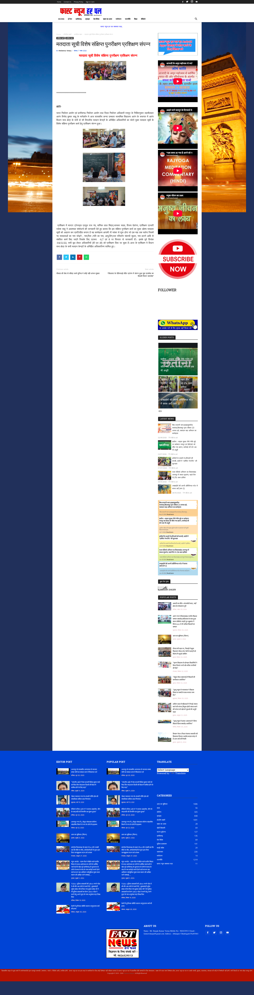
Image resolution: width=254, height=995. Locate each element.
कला (158, 808)
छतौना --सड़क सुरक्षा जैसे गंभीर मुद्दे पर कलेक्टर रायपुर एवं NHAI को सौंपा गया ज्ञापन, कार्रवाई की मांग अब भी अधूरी (184, 445)
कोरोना (159, 812)
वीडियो (143, 19)
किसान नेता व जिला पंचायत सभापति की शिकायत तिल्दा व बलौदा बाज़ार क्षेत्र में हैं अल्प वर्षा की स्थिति (185, 736)
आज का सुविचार (162, 804)
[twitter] (187, 2)
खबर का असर (107, 19)
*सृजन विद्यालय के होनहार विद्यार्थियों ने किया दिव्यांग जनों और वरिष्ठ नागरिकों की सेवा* (185, 665)
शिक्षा (135, 19)
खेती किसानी (161, 828)
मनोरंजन (118, 19)
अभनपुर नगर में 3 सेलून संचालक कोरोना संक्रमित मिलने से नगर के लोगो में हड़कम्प (84, 823)
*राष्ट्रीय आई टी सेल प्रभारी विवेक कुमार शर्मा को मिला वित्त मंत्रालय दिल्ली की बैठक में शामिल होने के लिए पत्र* (85, 785)
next (161, 411)
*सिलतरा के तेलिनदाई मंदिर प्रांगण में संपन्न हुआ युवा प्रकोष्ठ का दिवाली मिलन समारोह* (131, 275)
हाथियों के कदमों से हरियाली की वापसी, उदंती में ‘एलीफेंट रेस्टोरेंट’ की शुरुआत (184, 461)
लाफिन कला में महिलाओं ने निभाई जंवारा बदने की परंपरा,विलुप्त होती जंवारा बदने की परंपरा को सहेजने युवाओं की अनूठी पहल (185, 708)
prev (159, 411)
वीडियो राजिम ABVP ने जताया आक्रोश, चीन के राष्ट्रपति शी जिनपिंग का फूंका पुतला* (85, 810)
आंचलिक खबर (69, 38)
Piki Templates (64, 979)
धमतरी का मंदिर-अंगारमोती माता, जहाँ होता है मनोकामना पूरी (184, 604)
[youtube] (196, 2)
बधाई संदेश (160, 847)
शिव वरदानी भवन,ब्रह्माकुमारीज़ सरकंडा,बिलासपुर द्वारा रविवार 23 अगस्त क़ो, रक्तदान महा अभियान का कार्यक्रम (184, 429)
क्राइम (87, 19)
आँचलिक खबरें (60, 38)
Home (59, 2)
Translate (180, 773)
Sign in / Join (90, 2)
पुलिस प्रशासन (162, 843)
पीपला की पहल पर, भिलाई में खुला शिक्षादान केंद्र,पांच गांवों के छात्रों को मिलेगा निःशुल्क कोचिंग (184, 651)
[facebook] (182, 2)
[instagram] (192, 2)
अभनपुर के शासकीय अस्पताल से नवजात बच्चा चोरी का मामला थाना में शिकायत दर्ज (84, 770)
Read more (170, 514)
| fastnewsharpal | (128, 973)
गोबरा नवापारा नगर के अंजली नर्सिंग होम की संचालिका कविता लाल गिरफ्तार (84, 797)
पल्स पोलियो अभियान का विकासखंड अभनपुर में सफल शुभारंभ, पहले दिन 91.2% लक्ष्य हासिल (184, 475)
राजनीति (127, 19)
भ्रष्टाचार (160, 851)
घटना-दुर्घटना (161, 831)
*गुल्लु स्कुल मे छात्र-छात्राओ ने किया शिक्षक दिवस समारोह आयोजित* (185, 722)
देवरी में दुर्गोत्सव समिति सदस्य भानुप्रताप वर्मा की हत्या (85, 907)
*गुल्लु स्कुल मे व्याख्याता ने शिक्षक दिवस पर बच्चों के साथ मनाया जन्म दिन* (183, 692)
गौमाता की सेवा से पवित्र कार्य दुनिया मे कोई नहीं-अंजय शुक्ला (77, 273)
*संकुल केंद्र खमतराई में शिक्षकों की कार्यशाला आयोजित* (184, 678)
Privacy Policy (78, 2)
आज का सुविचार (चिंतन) (181, 636)
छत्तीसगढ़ (79, 19)
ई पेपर (70, 19)
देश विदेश (96, 19)
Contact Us (67, 2)
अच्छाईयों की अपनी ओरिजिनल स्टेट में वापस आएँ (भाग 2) (185, 487)
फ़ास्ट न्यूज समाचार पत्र (165, 863)
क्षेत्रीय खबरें (161, 820)
